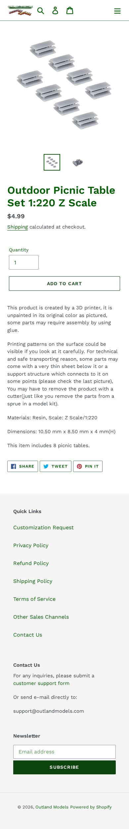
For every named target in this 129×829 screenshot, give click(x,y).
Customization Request (43, 527)
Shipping (17, 227)
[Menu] (117, 10)
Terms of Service (34, 599)
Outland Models (51, 806)
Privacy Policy (30, 545)
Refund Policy (31, 563)
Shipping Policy (32, 581)
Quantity (18, 249)
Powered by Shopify (91, 806)
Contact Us (27, 635)
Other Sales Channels (41, 617)
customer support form (41, 683)
